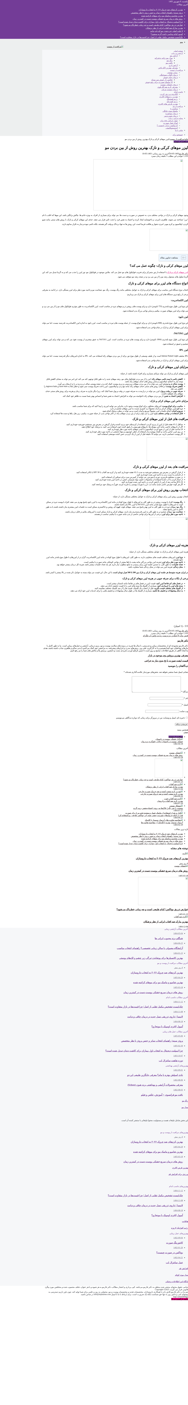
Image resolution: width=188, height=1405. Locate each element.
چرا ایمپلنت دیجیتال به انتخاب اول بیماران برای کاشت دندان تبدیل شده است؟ (150, 22)
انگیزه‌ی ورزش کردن (169, 94)
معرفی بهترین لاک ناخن (168, 68)
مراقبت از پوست (176, 70)
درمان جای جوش (170, 77)
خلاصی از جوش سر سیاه (162, 80)
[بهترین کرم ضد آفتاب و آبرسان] (173, 799)
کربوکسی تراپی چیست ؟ (167, 125)
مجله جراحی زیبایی (175, 118)
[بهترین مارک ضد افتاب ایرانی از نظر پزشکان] (176, 784)
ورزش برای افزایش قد (178, 1174)
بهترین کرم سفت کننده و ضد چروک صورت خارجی (161, 794)
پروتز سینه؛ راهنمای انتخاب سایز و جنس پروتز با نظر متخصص (157, 13)
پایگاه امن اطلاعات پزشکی (176, 1281)
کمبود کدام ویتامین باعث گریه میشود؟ (167, 34)
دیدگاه (184, 692)
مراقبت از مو (178, 106)
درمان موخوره (171, 113)
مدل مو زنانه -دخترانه (164, 58)
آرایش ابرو (173, 65)
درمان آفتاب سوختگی (168, 75)
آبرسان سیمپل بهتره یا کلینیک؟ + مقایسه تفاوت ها (162, 822)
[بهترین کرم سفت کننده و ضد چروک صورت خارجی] (160, 791)
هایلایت (185, 1221)
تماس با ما (179, 130)
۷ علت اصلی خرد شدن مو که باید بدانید (166, 31)
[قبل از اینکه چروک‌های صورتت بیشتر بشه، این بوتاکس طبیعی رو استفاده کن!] (154, 813)
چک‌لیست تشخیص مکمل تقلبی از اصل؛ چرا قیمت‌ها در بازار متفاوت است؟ (151, 37)
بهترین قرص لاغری (180, 1168)
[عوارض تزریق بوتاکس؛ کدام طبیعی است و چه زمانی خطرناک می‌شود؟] (169, 777)
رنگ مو (170, 60)
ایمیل (185, 705)
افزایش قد (183, 1268)
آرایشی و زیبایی (177, 53)
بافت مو (169, 63)
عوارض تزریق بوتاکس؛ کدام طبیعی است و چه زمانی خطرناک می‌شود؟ (153, 25)
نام (186, 698)
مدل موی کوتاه (181, 1275)
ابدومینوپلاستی (171, 128)
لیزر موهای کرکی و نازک (177, 272)
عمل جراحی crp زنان (169, 121)
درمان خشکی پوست (169, 85)
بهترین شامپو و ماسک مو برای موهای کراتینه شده (162, 16)
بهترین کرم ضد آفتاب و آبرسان (170, 801)
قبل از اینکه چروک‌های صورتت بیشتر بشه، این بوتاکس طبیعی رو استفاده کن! (150, 815)
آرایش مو (174, 56)
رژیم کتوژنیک (172, 101)
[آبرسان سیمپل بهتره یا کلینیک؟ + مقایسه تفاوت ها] (164, 820)
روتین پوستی (172, 72)
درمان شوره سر (171, 116)
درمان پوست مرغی (169, 89)
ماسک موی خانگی (170, 111)
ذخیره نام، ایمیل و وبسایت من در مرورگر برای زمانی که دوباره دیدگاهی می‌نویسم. (150, 718)
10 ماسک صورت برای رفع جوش (159, 82)
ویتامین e (174, 109)
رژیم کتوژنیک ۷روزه (179, 1228)
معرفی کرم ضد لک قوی (167, 87)
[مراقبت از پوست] (115, 46)
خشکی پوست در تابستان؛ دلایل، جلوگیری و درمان (162, 741)
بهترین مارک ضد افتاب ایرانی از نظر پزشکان (164, 28)
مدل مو (185, 1107)
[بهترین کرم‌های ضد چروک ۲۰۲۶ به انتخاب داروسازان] (185, 853)
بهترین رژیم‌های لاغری (168, 97)
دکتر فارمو (183, 154)
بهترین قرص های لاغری (168, 104)
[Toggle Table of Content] (182, 257)
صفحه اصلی (178, 51)
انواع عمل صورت (170, 123)
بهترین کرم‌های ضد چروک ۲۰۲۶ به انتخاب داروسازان (161, 10)
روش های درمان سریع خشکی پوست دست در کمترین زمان (158, 19)
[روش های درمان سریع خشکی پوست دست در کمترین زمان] (176, 753)
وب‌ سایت (184, 711)
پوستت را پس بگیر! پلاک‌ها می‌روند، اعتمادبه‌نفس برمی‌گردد (158, 808)
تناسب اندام (178, 92)
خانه (186, 139)
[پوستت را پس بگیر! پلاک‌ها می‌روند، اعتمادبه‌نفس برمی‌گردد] (176, 806)
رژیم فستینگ (172, 99)
